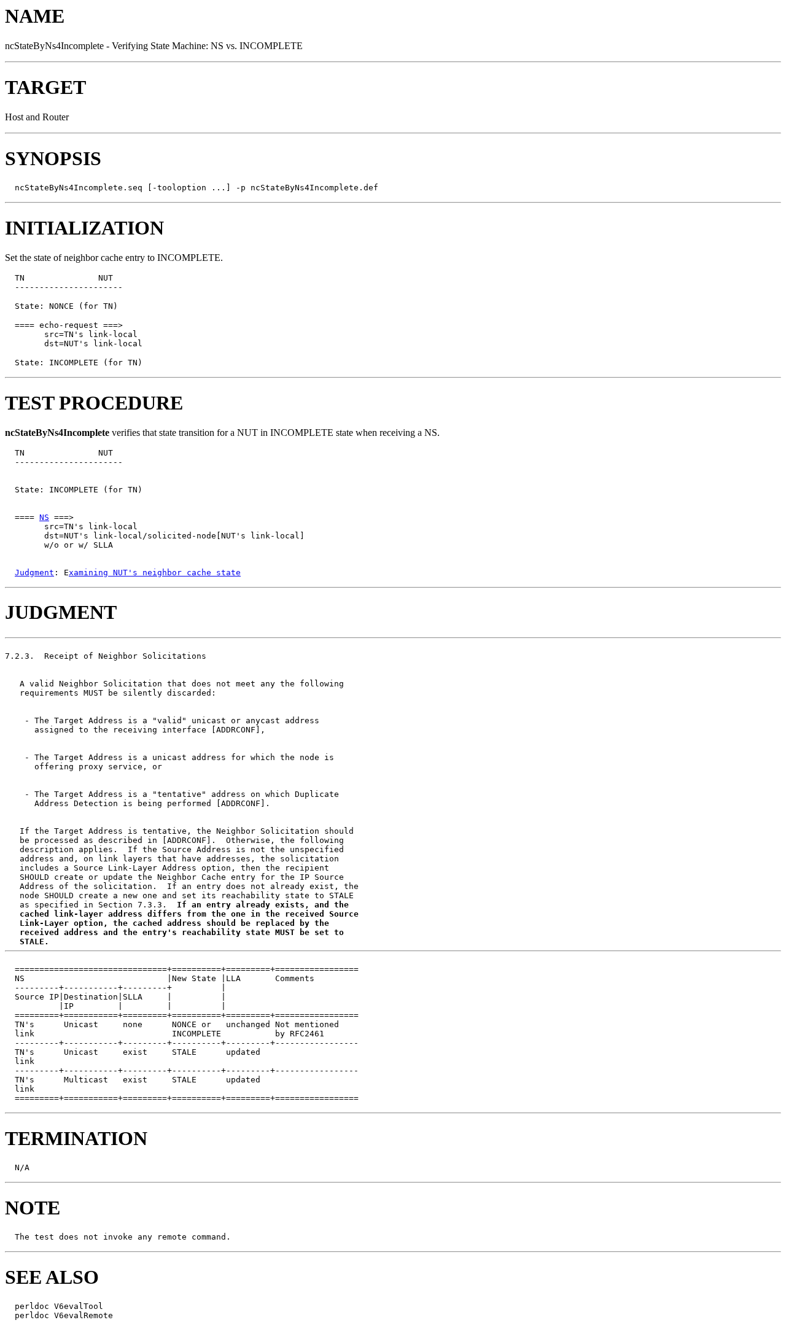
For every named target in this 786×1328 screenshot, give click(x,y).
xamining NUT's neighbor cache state (155, 572)
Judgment (34, 572)
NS (44, 517)
